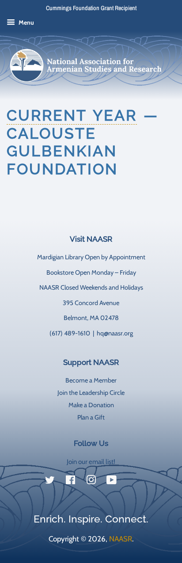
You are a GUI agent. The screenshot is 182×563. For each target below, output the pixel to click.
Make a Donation (91, 405)
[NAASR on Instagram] (91, 482)
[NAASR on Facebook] (70, 482)
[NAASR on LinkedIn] (132, 482)
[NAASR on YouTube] (111, 482)
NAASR (120, 538)
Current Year (72, 115)
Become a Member (91, 380)
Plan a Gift (91, 417)
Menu (25, 22)
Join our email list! (91, 462)
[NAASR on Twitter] (50, 482)
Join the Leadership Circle (91, 393)
